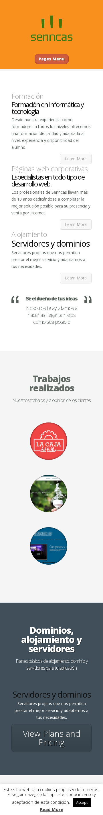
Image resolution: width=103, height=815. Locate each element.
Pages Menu (52, 59)
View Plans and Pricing (51, 738)
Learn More (76, 158)
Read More (51, 809)
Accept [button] (82, 802)
